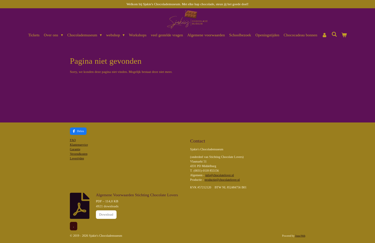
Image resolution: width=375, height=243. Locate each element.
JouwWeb (300, 236)
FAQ (73, 140)
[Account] (324, 35)
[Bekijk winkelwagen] (344, 35)
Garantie (75, 149)
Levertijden (77, 158)
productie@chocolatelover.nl (222, 179)
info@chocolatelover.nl (219, 175)
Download (106, 214)
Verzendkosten (78, 154)
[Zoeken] (334, 34)
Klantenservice (79, 144)
